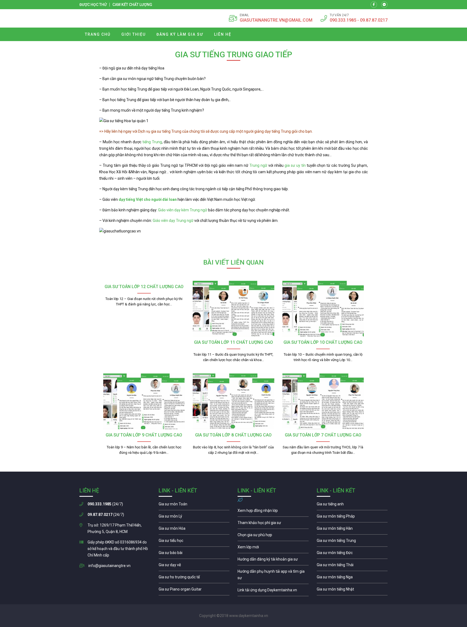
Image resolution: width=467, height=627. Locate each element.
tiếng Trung (151, 142)
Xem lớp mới (273, 548)
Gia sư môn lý (194, 517)
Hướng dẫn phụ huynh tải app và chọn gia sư (273, 576)
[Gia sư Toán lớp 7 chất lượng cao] (323, 401)
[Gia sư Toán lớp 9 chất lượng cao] (144, 401)
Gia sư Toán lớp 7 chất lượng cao (323, 435)
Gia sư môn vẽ (194, 566)
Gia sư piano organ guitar (194, 590)
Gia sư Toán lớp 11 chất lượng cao (233, 342)
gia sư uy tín (295, 165)
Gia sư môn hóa (194, 529)
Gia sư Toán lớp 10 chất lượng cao (322, 342)
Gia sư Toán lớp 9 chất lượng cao (144, 435)
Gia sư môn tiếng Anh (352, 505)
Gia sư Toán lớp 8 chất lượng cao (233, 435)
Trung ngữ (258, 165)
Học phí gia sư (273, 524)
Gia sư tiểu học (194, 541)
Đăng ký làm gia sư (179, 34)
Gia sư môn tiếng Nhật (352, 590)
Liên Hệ (222, 34)
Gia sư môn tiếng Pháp (352, 517)
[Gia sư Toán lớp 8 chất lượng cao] (233, 401)
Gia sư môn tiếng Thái (352, 566)
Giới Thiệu (133, 34)
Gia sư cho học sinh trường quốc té (194, 578)
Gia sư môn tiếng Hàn (352, 529)
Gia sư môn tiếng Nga (273, 591)
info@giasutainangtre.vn (109, 565)
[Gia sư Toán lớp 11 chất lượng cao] (233, 308)
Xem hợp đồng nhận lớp (273, 511)
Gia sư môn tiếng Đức (352, 554)
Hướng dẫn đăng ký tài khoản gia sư (273, 560)
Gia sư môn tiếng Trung (352, 541)
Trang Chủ (98, 34)
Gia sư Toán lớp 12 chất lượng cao (144, 286)
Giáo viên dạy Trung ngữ (173, 220)
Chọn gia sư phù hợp (273, 536)
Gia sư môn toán (194, 505)
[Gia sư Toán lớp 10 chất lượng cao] (323, 308)
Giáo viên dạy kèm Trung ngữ (182, 210)
